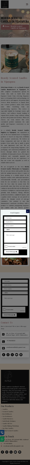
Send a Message (11, 251)
